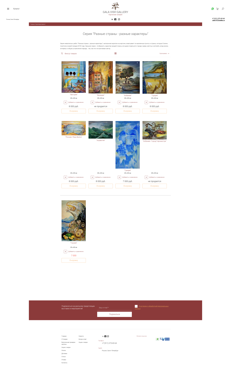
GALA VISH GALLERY (115, 12)
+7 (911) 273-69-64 (218, 18)
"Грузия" (73, 243)
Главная (32, 24)
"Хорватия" (100, 140)
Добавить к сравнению (76, 102)
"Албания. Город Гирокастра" (154, 141)
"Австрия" (74, 94)
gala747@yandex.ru (218, 20)
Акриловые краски (40, 24)
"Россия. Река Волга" (73, 137)
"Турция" (154, 95)
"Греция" (127, 170)
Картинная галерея (115, 14)
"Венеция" (100, 95)
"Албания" (128, 95)
